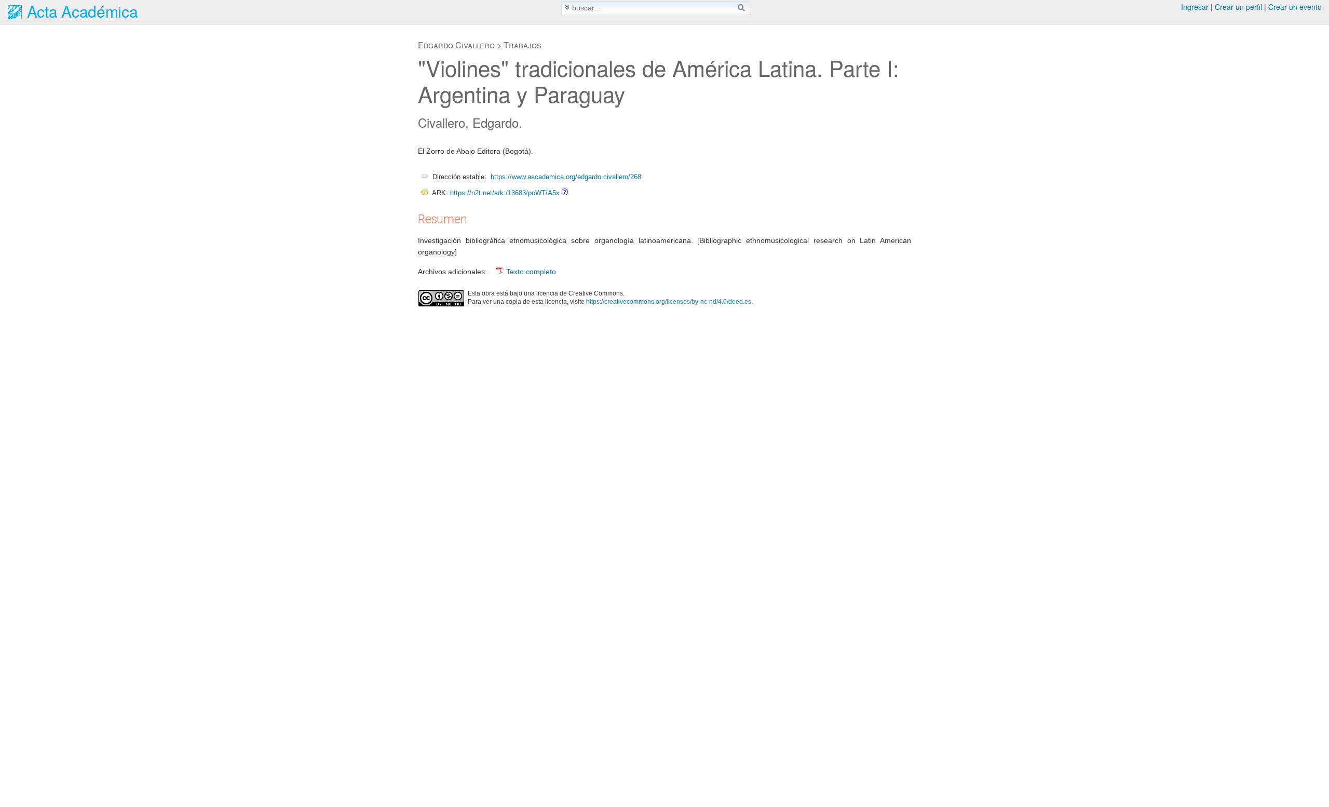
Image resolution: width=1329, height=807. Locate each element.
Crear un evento (1295, 7)
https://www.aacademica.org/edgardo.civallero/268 (566, 177)
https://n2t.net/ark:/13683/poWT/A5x (505, 193)
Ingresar (1195, 7)
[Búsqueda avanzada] (567, 7)
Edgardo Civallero (456, 45)
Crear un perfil (1238, 7)
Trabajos (522, 45)
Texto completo (531, 271)
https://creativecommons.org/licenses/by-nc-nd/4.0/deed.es (668, 301)
